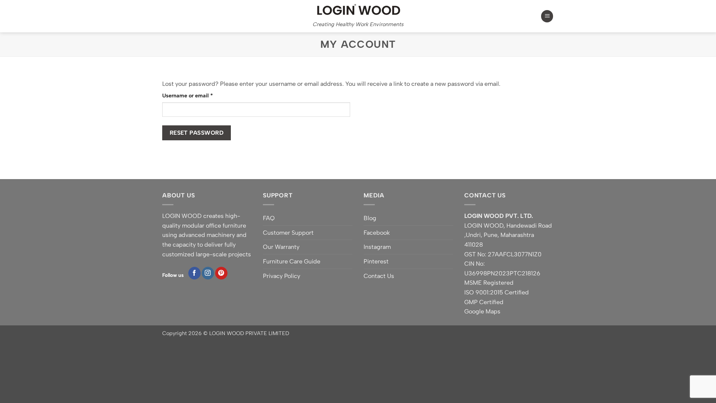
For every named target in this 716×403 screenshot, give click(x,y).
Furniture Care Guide (291, 261)
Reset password (197, 132)
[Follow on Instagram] (208, 273)
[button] (547, 16)
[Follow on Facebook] (194, 273)
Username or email (198, 95)
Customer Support (288, 232)
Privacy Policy (281, 275)
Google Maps (482, 311)
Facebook (377, 232)
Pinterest (376, 261)
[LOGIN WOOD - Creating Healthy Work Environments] (358, 9)
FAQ (269, 218)
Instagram (377, 246)
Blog (370, 218)
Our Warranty (281, 246)
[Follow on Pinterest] (221, 273)
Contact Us (379, 275)
